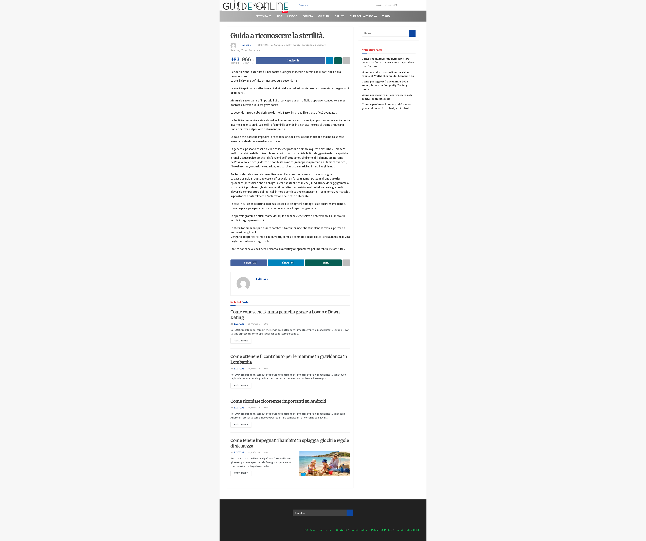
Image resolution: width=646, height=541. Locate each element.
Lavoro (292, 16)
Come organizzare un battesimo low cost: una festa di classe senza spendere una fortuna (388, 62)
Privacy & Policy (381, 530)
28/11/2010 (263, 45)
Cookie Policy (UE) (407, 530)
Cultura (324, 16)
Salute (339, 16)
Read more (241, 341)
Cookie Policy (358, 530)
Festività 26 (263, 16)
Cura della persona (363, 16)
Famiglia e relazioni (314, 45)
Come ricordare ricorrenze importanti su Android (278, 401)
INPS (281, 15)
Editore (246, 45)
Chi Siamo (310, 530)
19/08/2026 (254, 324)
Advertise (326, 530)
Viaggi (386, 16)
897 (265, 408)
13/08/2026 (254, 452)
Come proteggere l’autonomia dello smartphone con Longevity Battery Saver (385, 85)
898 (265, 324)
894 (265, 369)
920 (265, 452)
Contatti (341, 530)
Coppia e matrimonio (287, 45)
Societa (308, 16)
